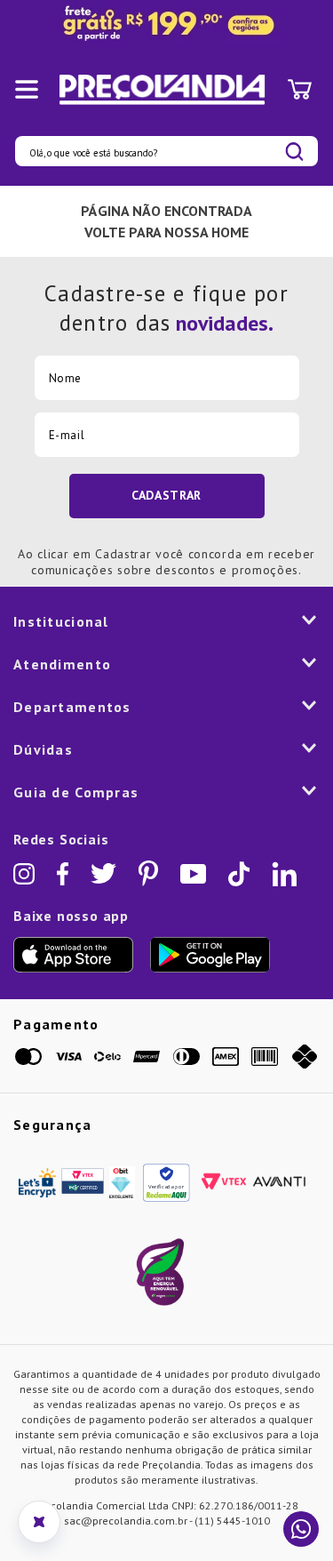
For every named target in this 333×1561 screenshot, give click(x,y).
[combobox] (166, 151)
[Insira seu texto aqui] (166, 24)
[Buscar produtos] (294, 151)
